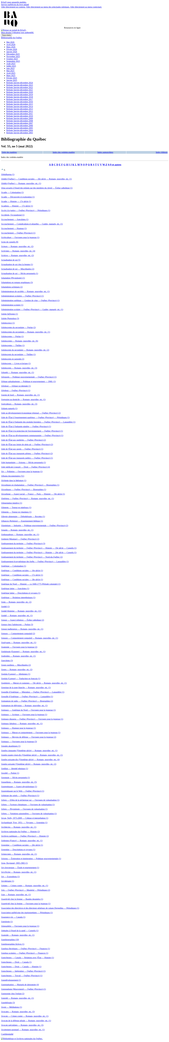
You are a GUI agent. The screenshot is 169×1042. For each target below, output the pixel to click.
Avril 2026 (10, 44)
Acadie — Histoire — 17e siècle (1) (16, 201)
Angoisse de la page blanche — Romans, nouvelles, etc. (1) (26, 687)
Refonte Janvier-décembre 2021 (19, 90)
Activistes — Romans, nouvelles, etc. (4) (18, 251)
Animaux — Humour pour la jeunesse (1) (18, 728)
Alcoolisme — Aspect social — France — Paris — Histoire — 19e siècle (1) (33, 494)
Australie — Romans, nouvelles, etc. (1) (17, 935)
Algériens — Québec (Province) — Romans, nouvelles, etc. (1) (27, 498)
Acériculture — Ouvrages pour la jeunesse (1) (20, 237)
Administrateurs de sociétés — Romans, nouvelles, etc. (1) (25, 291)
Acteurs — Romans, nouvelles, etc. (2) (17, 246)
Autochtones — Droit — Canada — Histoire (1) (21, 966)
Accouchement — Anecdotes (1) (14, 219)
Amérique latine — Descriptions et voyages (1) (20, 593)
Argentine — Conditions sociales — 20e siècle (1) (22, 845)
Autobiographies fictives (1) (12, 944)
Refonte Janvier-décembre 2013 (19, 109)
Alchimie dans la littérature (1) (13, 480)
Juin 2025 (10, 68)
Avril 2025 (10, 73)
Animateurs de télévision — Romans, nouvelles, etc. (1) (24, 705)
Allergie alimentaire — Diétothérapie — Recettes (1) (23, 516)
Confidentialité (7, 1034)
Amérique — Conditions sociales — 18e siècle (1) (22, 579)
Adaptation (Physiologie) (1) (13, 278)
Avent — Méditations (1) (11, 1007)
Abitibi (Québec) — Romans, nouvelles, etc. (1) (21, 183)
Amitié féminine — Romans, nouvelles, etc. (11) (21, 611)
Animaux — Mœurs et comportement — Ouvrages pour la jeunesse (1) (30, 732)
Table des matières (9, 152)
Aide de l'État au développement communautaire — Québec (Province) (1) (32, 435)
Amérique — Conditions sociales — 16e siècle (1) (22, 570)
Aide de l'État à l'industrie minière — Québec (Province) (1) (26, 426)
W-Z (104, 164)
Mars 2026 (10, 47)
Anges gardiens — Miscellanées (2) (16, 665)
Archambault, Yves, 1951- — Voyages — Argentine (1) (24, 822)
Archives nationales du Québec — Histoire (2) (20, 831)
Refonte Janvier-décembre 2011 (19, 114)
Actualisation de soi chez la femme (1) (17, 264)
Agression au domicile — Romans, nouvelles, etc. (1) (23, 399)
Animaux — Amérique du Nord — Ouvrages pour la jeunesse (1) (28, 710)
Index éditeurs (162, 152)
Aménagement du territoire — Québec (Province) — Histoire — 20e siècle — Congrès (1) (38, 552)
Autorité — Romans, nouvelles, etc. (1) (17, 998)
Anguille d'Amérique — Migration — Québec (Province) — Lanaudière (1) (32, 692)
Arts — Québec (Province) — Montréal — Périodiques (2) (25, 890)
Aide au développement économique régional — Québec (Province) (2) (31, 413)
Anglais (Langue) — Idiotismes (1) (15, 674)
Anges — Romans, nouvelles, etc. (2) (16, 669)
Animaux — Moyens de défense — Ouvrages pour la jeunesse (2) (28, 737)
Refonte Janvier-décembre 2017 (19, 99)
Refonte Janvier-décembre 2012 (19, 111)
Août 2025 (10, 63)
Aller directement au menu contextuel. (86, 7)
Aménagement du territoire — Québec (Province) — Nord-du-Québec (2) (32, 557)
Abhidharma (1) (7, 174)
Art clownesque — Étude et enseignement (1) (20, 867)
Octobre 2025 (12, 59)
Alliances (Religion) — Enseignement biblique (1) (22, 521)
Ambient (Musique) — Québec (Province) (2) (20, 539)
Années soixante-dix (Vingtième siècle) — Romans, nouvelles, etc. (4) (30, 759)
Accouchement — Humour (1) (14, 228)
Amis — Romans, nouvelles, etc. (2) (16, 602)
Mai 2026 (10, 42)
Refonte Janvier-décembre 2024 (19, 83)
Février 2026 (11, 49)
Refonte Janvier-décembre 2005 (19, 128)
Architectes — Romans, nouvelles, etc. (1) (18, 827)
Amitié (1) (5, 606)
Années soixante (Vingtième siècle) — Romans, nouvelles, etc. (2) (28, 764)
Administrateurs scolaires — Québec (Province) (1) (22, 296)
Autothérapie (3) (8, 1002)
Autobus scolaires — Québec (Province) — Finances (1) (24, 953)
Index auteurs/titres (105, 152)
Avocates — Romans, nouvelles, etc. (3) (18, 1011)
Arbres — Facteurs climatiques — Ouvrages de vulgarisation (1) (28, 804)
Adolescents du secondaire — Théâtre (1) (18, 354)
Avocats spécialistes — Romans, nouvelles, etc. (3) (22, 1025)
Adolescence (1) (8, 323)
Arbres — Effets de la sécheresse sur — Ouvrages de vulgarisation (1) (30, 800)
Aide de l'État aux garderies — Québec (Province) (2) (23, 440)
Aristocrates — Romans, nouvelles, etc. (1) (19, 854)
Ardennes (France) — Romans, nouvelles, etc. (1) (22, 840)
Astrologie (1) (7, 921)
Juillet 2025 (11, 66)
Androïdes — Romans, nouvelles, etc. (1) (18, 656)
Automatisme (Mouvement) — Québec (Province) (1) (23, 989)
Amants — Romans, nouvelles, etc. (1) (17, 530)
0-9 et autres (114, 164)
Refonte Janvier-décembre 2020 (19, 92)
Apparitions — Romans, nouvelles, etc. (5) (19, 782)
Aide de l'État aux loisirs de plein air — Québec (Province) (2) (27, 444)
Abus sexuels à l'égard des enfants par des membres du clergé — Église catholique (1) (36, 188)
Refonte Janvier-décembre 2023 (19, 85)
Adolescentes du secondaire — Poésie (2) (18, 327)
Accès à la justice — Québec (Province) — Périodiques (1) (25, 210)
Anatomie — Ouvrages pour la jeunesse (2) (19, 647)
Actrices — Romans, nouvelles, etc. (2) (17, 255)
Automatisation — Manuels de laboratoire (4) (20, 984)
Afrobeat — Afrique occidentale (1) (16, 386)
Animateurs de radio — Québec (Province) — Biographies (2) (27, 701)
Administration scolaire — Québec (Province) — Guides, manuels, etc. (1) (32, 309)
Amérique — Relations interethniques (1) (18, 597)
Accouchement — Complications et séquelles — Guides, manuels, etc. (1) (32, 224)
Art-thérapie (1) (7, 881)
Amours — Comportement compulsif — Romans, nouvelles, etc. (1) (29, 638)
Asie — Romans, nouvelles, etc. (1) (16, 894)
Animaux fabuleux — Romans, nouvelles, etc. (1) (22, 723)
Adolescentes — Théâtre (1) (13, 345)
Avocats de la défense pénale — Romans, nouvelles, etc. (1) (26, 1020)
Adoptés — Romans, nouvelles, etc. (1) (17, 372)
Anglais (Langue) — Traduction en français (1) (20, 678)
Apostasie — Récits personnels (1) (15, 777)
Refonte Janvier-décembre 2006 (19, 125)
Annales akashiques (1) (10, 746)
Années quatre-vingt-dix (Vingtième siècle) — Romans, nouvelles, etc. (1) (32, 755)
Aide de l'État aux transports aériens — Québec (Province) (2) (27, 453)
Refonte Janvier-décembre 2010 (19, 116)
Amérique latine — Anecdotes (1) (15, 588)
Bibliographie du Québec (11, 38)
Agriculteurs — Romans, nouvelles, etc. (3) (19, 404)
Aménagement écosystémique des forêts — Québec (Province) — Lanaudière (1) (35, 561)
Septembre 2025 (13, 61)
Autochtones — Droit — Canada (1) (16, 962)
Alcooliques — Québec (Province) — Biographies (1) (23, 489)
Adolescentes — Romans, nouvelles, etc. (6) (19, 341)
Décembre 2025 (13, 54)
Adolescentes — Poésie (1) (12, 336)
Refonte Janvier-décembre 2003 (19, 133)
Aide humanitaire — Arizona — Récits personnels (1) (23, 462)
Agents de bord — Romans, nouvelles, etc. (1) (20, 395)
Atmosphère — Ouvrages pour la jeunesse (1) (20, 926)
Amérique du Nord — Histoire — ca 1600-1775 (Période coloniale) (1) (30, 584)
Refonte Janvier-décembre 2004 (19, 130)
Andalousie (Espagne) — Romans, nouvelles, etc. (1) (23, 651)
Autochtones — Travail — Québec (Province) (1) (21, 975)
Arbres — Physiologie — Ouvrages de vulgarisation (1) (24, 809)
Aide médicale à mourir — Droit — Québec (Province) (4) (25, 467)
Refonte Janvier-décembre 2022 (19, 87)
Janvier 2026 (11, 52)
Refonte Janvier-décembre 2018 (19, 97)
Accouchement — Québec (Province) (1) (18, 233)
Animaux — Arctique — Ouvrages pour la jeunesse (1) (24, 714)
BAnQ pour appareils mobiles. (14, 2)
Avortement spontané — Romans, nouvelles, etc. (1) (23, 1029)
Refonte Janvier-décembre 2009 (19, 118)
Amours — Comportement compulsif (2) (18, 633)
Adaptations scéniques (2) (12, 287)
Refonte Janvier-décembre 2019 (19, 94)
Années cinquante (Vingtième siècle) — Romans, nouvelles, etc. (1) (29, 750)
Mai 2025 (10, 71)
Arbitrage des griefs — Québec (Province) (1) (20, 795)
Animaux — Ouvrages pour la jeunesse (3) (19, 741)
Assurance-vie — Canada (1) (13, 917)
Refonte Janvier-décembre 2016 (19, 102)
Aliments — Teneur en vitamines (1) (16, 512)
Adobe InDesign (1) (9, 314)
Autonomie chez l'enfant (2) (12, 993)
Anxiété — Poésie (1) (10, 773)
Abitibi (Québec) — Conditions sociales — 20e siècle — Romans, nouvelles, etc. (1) (36, 179)
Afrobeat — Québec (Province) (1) (15, 390)
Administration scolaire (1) (12, 305)
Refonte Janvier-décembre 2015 (19, 104)
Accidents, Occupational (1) (12, 215)
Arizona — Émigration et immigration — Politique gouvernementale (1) (31, 858)
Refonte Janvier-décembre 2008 (19, 121)
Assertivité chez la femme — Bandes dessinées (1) (22, 899)
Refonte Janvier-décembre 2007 (19, 123)
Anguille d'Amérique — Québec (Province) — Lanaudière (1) (27, 696)
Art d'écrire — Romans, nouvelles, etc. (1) (18, 872)
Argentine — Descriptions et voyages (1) (18, 849)
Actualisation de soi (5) (10, 260)
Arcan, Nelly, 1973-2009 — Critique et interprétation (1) (24, 818)
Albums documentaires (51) (12, 476)
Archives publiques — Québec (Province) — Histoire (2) (25, 836)
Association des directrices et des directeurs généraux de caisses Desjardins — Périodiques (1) (40, 908)
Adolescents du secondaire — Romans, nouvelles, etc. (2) (25, 350)
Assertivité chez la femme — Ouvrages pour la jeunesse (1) (25, 903)
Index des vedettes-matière (64, 152)
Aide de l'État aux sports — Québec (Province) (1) (22, 449)
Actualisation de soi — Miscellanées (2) (17, 269)
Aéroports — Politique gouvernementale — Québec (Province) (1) (29, 377)
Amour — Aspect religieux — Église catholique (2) (22, 620)
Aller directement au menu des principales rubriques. (48, 7)
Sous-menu (6, 35)
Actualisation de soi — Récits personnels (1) (19, 273)
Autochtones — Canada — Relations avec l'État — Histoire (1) (27, 957)
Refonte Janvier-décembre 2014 (19, 106)
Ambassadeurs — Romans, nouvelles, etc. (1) (20, 534)
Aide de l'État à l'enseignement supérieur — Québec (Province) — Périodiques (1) (35, 417)
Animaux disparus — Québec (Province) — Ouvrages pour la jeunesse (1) (32, 719)
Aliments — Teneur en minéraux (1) (16, 507)
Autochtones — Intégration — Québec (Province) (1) (23, 971)
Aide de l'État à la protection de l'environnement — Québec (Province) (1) (32, 431)
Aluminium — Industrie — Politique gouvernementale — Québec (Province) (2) (34, 525)
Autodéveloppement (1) (11, 980)
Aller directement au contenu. (13, 7)
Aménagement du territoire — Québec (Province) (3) (23, 543)
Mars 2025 (10, 75)
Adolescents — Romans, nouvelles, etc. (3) (19, 368)
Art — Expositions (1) (10, 876)
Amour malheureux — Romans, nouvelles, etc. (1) (22, 629)
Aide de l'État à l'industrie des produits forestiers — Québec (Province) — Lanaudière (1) (38, 422)
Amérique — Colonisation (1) (13, 566)
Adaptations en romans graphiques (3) (17, 282)
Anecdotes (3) (7, 660)
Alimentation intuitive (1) (11, 503)
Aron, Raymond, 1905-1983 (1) (14, 863)
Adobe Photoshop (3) (10, 318)
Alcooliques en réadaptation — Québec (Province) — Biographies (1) (30, 485)
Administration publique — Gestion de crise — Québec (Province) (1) (30, 300)
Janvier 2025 (11, 80)
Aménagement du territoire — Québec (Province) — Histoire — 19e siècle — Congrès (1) (38, 548)
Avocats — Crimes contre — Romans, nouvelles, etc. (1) (24, 1016)
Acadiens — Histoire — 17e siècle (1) (17, 206)
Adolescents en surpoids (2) (12, 359)
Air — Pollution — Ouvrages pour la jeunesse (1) (22, 471)
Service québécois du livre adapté (15, 4)
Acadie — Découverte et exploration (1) (18, 197)
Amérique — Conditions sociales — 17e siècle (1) (22, 575)
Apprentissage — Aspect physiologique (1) (19, 786)
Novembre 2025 (13, 56)
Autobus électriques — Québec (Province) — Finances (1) (25, 948)
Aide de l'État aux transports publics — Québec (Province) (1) (27, 458)
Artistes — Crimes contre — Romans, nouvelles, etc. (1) (24, 885)
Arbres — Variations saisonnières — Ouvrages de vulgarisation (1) (29, 813)
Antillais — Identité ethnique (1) (14, 768)
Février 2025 (11, 78)
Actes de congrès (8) (9, 242)
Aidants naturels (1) (9, 408)
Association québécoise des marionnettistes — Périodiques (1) (27, 912)
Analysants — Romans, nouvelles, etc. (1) (18, 642)
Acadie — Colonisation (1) (12, 192)
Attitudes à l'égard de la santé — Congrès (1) (19, 930)
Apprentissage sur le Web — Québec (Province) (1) (22, 791)
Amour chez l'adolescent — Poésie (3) (17, 624)
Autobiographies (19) (10, 939)
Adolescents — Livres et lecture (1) (16, 363)
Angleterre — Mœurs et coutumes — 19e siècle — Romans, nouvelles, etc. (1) (34, 683)
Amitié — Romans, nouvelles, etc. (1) (17, 615)
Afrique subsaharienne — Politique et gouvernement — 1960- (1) (28, 381)
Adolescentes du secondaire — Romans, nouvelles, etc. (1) (25, 332)
